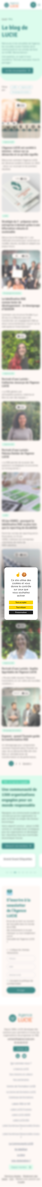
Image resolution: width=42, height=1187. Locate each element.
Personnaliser (21, 612)
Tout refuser (21, 607)
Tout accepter (20, 602)
